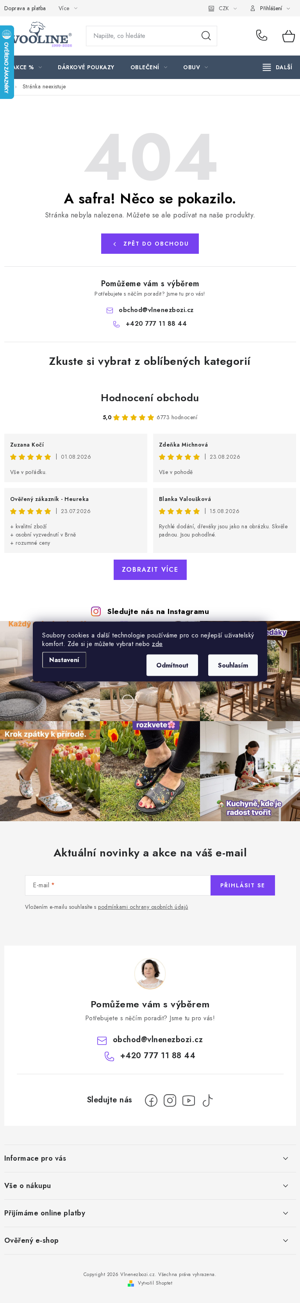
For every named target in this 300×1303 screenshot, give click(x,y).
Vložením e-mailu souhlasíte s (106, 907)
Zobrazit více (150, 569)
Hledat (206, 36)
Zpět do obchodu (156, 244)
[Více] (277, 67)
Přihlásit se (242, 885)
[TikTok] (207, 1100)
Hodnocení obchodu (150, 397)
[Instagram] (170, 1100)
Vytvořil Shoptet (155, 1283)
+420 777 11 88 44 (263, 36)
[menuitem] (27, 67)
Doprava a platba (25, 8)
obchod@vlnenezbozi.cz (156, 309)
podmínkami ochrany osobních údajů (143, 907)
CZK (223, 8)
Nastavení (64, 659)
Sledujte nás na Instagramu (158, 611)
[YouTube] (188, 1100)
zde (157, 643)
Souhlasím (233, 665)
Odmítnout (172, 665)
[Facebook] (151, 1100)
